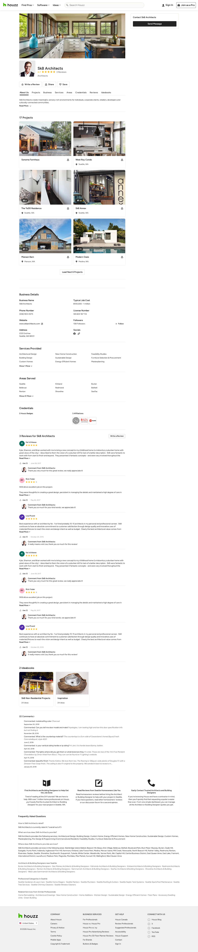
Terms (53, 932)
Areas (69, 92)
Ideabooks (106, 92)
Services (59, 92)
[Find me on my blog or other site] (79, 333)
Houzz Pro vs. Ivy (90, 928)
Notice (61, 928)
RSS (153, 936)
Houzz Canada (121, 919)
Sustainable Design (116, 895)
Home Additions (86, 895)
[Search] (67, 5)
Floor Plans (152, 895)
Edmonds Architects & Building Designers (108, 866)
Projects (36, 92)
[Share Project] (68, 159)
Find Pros (27, 5)
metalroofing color (43, 721)
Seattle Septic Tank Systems (132, 882)
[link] (24, 458)
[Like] (20, 463)
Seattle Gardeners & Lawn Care (31, 882)
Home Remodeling (26, 895)
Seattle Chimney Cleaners (42, 885)
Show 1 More (24, 366)
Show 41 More (25, 396)
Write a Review (117, 436)
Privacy (54, 928)
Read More (23, 106)
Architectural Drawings (45, 895)
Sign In (118, 944)
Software (42, 5)
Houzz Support (121, 936)
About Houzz (56, 919)
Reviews (94, 92)
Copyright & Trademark (60, 944)
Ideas (56, 5)
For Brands (87, 940)
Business (47, 92)
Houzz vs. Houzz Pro (91, 924)
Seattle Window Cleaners (65, 885)
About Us (24, 92)
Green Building (30, 898)
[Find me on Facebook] (74, 333)
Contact (118, 940)
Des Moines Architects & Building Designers (70, 866)
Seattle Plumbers (88, 882)
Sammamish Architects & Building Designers (90, 869)
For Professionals (90, 919)
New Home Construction (67, 895)
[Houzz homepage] (10, 5)
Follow (121, 324)
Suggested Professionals (125, 928)
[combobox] (104, 5)
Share (51, 84)
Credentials (80, 92)
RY (22, 480)
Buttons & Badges (90, 944)
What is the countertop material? (49, 736)
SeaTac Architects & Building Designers (127, 869)
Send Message (155, 23)
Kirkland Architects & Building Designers (144, 866)
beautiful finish (42, 761)
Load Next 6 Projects (72, 272)
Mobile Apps (56, 940)
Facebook (156, 928)
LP (22, 517)
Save (64, 84)
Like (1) (25, 463)
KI (22, 443)
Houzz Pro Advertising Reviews (96, 932)
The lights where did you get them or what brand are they (60, 752)
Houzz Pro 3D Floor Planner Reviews (98, 936)
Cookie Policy (56, 936)
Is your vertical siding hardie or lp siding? (53, 745)
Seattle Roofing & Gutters (107, 882)
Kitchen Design (100, 895)
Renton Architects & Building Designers (53, 869)
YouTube (155, 932)
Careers (54, 924)
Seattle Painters (72, 882)
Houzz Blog (156, 919)
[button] (72, 418)
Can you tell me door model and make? (52, 727)
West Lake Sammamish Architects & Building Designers (51, 872)
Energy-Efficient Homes (136, 895)
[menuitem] (28, 5)
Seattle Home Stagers (55, 882)
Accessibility (120, 932)
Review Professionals (124, 924)
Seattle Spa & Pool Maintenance (158, 882)
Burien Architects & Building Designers (34, 866)
